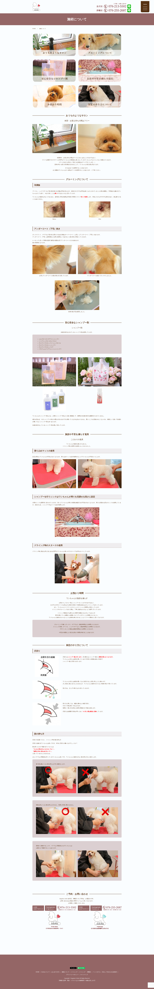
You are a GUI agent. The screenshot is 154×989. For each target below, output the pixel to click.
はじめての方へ (55, 972)
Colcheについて (45, 972)
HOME (34, 28)
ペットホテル (97, 972)
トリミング (74, 972)
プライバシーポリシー (72, 974)
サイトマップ (84, 974)
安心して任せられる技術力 (109, 972)
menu (144, 6)
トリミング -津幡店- (85, 972)
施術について (65, 972)
